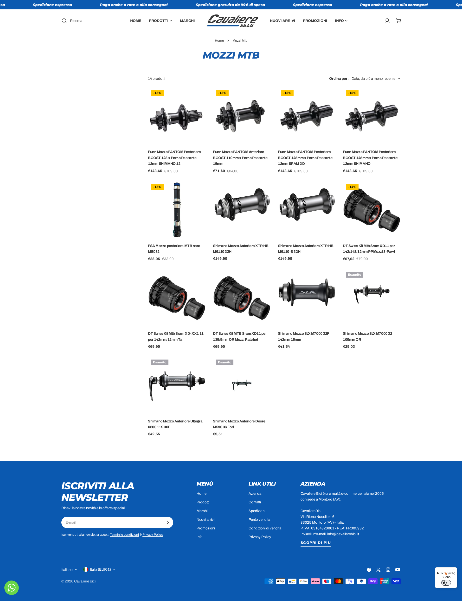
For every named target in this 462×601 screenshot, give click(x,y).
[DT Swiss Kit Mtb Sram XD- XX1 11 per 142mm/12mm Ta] (177, 298)
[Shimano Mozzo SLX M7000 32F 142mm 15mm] (307, 298)
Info (200, 537)
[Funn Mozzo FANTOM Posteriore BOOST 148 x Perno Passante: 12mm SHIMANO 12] (177, 116)
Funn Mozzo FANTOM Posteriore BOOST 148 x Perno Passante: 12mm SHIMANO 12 (174, 158)
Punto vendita (259, 519)
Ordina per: (339, 78)
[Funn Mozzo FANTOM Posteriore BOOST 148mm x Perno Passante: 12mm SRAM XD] (307, 116)
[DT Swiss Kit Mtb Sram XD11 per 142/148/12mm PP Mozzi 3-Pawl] (372, 210)
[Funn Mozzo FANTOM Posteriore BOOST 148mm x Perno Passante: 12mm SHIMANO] (372, 116)
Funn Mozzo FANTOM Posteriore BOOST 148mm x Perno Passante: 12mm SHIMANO (370, 158)
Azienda (255, 493)
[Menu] (454, 570)
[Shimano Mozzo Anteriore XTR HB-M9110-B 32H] (307, 210)
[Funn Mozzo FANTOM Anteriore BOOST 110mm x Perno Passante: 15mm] (242, 116)
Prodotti (203, 502)
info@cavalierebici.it (343, 534)
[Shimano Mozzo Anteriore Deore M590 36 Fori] (242, 385)
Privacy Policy (260, 537)
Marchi (202, 511)
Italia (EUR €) (100, 569)
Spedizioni (257, 511)
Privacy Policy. (152, 534)
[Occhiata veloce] (199, 98)
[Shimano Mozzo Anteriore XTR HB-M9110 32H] (242, 210)
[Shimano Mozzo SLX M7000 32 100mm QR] (372, 298)
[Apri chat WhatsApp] (11, 588)
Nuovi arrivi (205, 519)
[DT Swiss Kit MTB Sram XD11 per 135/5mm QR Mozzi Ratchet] (242, 298)
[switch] (446, 583)
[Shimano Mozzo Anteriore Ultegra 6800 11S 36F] (177, 385)
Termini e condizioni (124, 534)
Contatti (255, 502)
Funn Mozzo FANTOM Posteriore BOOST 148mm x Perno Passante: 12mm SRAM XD (306, 158)
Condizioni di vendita (265, 528)
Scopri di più (316, 543)
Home (219, 40)
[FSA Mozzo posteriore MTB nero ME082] (177, 210)
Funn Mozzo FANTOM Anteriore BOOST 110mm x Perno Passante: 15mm (241, 158)
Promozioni (206, 528)
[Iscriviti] (168, 522)
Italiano (67, 570)
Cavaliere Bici (85, 581)
